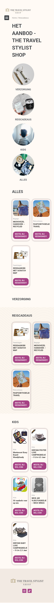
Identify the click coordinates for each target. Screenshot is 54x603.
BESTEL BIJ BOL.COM (19, 466)
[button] (6, 17)
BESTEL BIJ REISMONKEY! (21, 235)
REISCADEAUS (23, 119)
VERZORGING (23, 89)
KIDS (23, 149)
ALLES (23, 179)
